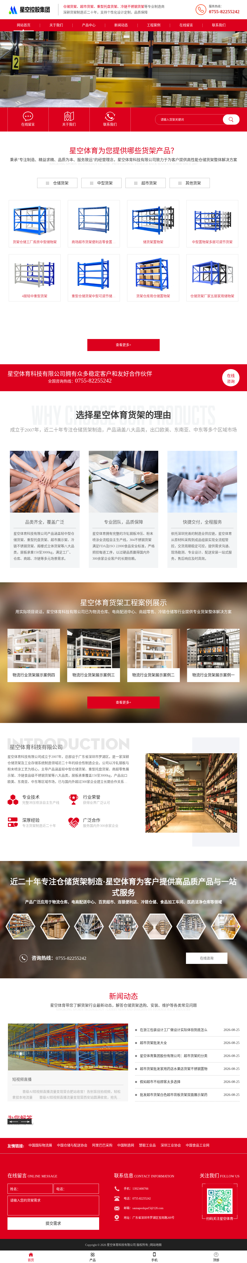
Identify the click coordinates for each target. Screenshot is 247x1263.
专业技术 (31, 797)
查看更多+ (123, 345)
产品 (92, 1260)
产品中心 (89, 25)
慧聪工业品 (147, 1145)
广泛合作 (91, 820)
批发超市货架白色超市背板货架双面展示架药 (173, 1095)
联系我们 (219, 25)
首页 (31, 1260)
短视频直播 (22, 1079)
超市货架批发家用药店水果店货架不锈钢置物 (173, 1069)
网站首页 (23, 25)
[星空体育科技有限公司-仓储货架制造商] (31, 9)
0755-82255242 (93, 380)
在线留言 (186, 25)
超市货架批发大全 (153, 1043)
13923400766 (140, 1188)
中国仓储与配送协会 (72, 1145)
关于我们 (56, 25)
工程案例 (153, 25)
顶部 (216, 1260)
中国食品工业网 (197, 1145)
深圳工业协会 (171, 1145)
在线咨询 (231, 378)
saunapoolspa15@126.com (147, 1208)
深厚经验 (31, 820)
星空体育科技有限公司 (121, 1245)
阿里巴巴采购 (102, 1145)
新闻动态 (121, 25)
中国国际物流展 (40, 1145)
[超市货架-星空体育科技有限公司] (123, 69)
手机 (154, 1260)
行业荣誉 (91, 797)
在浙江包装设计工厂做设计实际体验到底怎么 (173, 1030)
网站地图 (156, 1245)
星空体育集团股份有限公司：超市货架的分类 (173, 1056)
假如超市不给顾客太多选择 (160, 1082)
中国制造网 (125, 1145)
